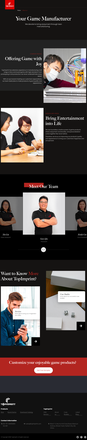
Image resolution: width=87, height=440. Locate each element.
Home (19, 10)
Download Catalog (26, 412)
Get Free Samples (43, 370)
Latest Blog (78, 413)
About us (57, 413)
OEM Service (46, 413)
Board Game (12, 412)
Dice (2, 412)
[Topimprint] (9, 4)
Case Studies (66, 413)
